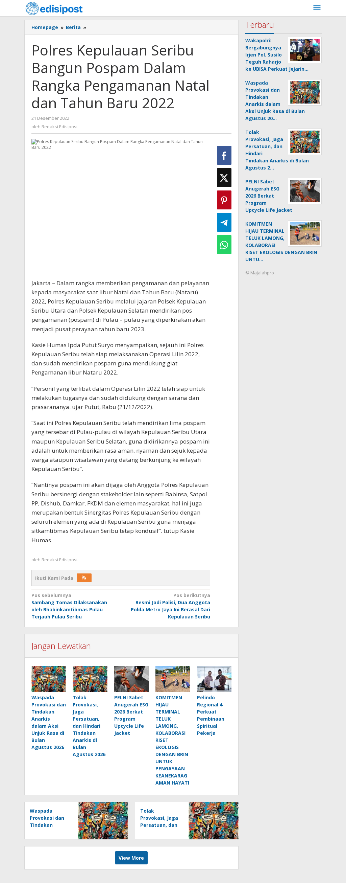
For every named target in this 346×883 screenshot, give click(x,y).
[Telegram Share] (224, 222)
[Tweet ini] (224, 177)
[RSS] (84, 577)
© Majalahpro (259, 273)
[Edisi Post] (54, 8)
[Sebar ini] (224, 155)
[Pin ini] (224, 199)
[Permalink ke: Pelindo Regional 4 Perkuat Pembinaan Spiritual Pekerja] (214, 679)
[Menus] (317, 8)
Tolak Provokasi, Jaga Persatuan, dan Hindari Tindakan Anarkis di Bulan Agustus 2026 (89, 725)
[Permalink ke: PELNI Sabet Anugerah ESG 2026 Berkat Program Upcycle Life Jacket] (131, 679)
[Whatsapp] (224, 244)
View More (131, 858)
